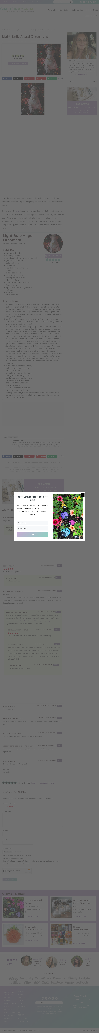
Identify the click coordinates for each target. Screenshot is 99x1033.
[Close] (82, 495)
